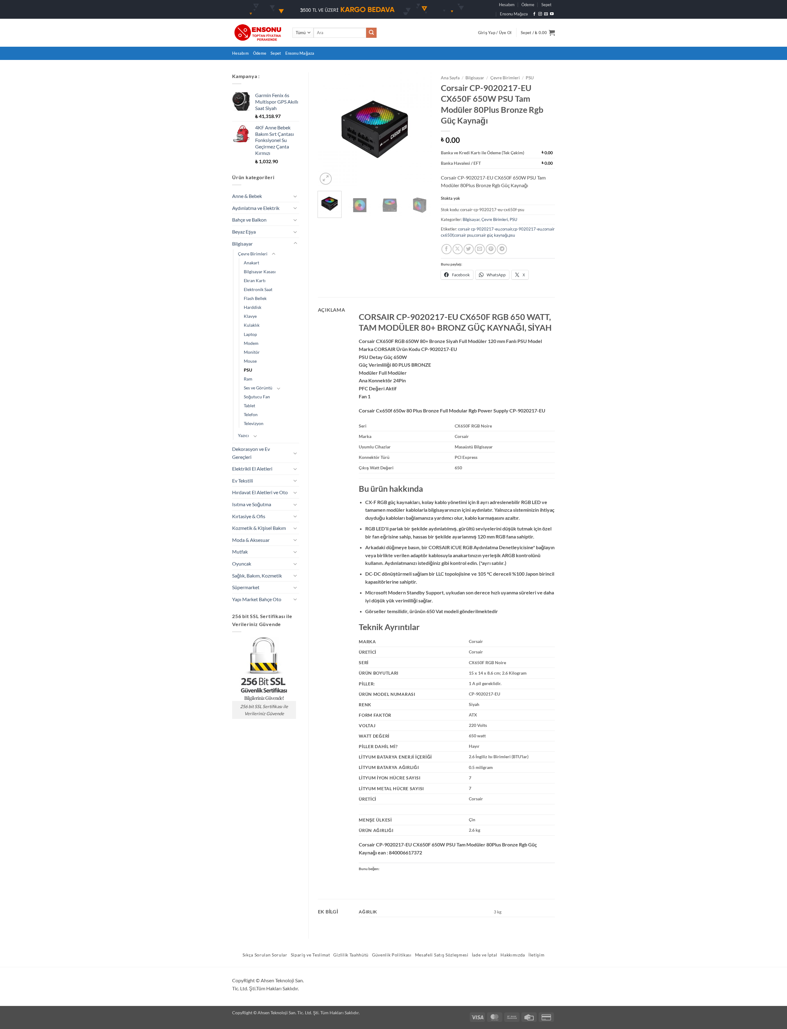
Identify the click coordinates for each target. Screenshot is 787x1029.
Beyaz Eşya (244, 232)
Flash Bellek (255, 298)
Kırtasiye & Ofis (248, 516)
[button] (495, 32)
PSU (248, 370)
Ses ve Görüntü (258, 387)
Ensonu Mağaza (514, 13)
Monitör (252, 352)
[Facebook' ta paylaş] (446, 249)
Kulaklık (251, 325)
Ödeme (527, 4)
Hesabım (507, 4)
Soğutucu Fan (257, 396)
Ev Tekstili (242, 480)
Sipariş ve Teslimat (310, 954)
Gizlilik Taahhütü (351, 954)
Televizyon (253, 423)
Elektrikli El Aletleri (252, 468)
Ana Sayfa (450, 77)
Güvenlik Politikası (392, 954)
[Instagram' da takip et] (540, 14)
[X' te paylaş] (458, 249)
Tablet (249, 405)
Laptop (250, 334)
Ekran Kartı (255, 280)
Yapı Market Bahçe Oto (256, 599)
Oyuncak (241, 563)
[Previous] (327, 129)
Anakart (251, 262)
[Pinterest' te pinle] (491, 249)
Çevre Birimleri (252, 253)
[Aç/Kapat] (295, 196)
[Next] (421, 129)
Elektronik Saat (258, 289)
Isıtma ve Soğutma (251, 504)
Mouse (250, 361)
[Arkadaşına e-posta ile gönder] (480, 249)
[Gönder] (371, 33)
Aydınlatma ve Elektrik (255, 208)
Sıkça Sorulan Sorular (265, 954)
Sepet (546, 4)
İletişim (536, 954)
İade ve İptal (484, 954)
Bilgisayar (242, 243)
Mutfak (240, 551)
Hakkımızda (512, 954)
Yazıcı (243, 435)
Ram (248, 378)
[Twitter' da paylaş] (469, 249)
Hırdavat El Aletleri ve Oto (260, 492)
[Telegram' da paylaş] (502, 249)
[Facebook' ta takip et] (534, 14)
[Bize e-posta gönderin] (546, 14)
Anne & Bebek (247, 196)
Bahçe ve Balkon (249, 220)
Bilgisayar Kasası (260, 271)
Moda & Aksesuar (251, 540)
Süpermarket (245, 587)
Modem (251, 343)
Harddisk (252, 307)
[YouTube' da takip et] (552, 14)
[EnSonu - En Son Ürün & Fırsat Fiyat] (257, 33)
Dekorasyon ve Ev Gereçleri (251, 453)
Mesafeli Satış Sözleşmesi (442, 954)
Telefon (251, 414)
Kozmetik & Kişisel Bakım (259, 528)
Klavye (250, 316)
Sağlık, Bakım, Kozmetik (257, 575)
